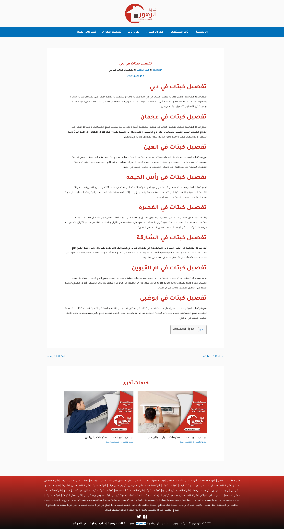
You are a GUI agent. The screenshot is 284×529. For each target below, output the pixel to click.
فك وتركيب (156, 32)
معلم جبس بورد (121, 505)
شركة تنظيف (186, 486)
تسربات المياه (86, 32)
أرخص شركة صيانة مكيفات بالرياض (109, 437)
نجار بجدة (134, 510)
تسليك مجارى (112, 32)
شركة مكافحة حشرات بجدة (87, 500)
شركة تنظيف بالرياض (144, 505)
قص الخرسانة (115, 481)
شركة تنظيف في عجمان (184, 495)
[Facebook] (145, 516)
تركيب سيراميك (156, 481)
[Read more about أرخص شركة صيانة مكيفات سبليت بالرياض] (172, 412)
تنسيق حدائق (71, 490)
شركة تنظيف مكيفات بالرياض (96, 490)
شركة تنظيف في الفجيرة (176, 490)
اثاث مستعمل (179, 32)
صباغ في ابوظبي (61, 500)
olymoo (141, 523)
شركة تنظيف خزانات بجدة (129, 490)
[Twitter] (139, 516)
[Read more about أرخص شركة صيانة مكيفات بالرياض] (98, 412)
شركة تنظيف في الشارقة (76, 486)
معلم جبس (202, 486)
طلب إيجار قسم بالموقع (89, 523)
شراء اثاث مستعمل (228, 481)
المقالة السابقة (213, 356)
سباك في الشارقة (135, 481)
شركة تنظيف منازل (116, 510)
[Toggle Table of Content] (199, 329)
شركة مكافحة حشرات (203, 481)
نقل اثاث (134, 32)
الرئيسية (201, 32)
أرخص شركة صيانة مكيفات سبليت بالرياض (177, 437)
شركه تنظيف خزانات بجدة (119, 500)
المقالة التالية (56, 356)
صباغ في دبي (119, 495)
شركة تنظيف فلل (221, 486)
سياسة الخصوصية (121, 523)
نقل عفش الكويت (70, 481)
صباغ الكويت (172, 510)
